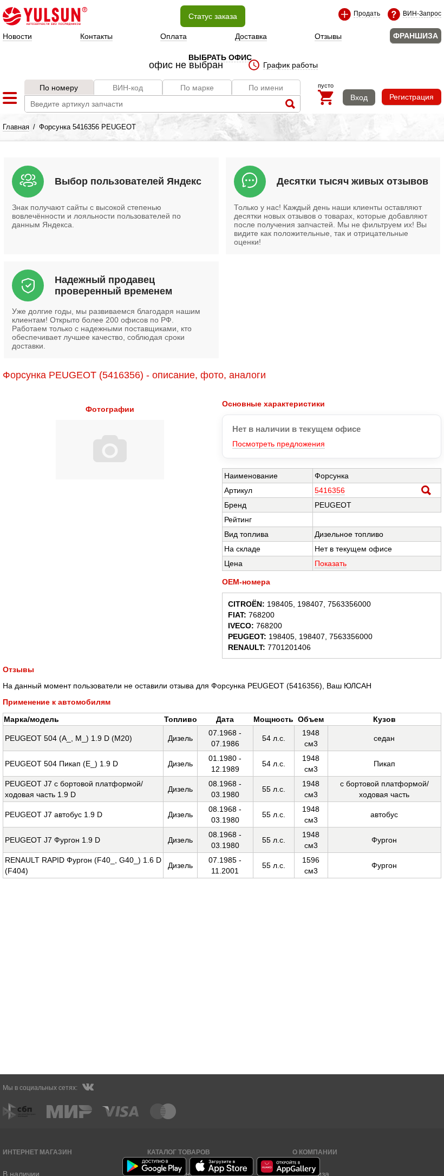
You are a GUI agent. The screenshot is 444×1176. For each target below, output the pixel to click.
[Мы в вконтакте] (88, 1088)
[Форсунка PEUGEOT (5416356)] (110, 476)
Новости (17, 36)
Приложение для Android (154, 1166)
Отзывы (328, 36)
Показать (331, 563)
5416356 (330, 490)
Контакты (96, 36)
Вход (359, 97)
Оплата (173, 36)
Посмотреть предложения (278, 443)
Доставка (251, 36)
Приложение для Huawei (289, 1166)
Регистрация (411, 97)
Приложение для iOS (222, 1166)
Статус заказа (212, 16)
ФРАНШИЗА (415, 35)
